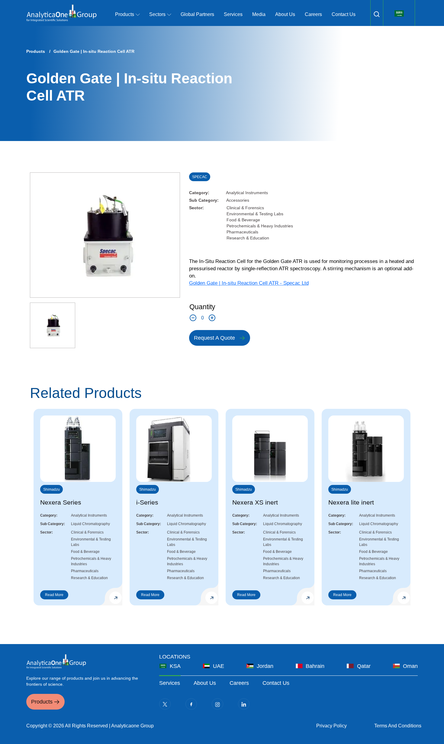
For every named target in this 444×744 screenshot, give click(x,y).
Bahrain (315, 666)
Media (258, 14)
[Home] (61, 13)
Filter (376, 14)
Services (233, 14)
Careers (313, 14)
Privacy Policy (331, 725)
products (124, 14)
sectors (157, 14)
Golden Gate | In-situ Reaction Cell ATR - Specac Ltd (249, 283)
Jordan (265, 666)
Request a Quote (214, 338)
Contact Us (344, 14)
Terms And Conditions (397, 725)
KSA (175, 666)
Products (35, 51)
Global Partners (197, 14)
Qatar (364, 666)
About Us (285, 14)
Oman (410, 666)
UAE (218, 666)
